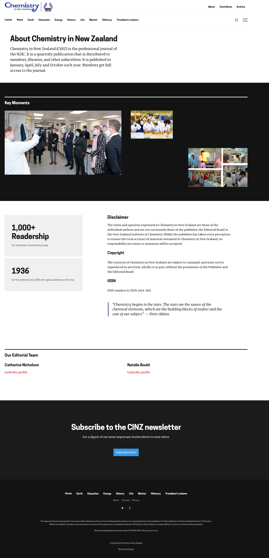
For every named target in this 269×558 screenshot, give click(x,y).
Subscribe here (126, 452)
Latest (8, 20)
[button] (245, 19)
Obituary (107, 20)
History (71, 20)
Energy (59, 20)
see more (154, 531)
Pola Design (129, 549)
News (20, 20)
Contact (125, 500)
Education (44, 20)
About (211, 7)
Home (68, 493)
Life (82, 20)
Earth (31, 20)
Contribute (226, 7)
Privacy (135, 500)
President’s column (127, 20)
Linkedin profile (16, 372)
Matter (93, 20)
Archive (241, 7)
